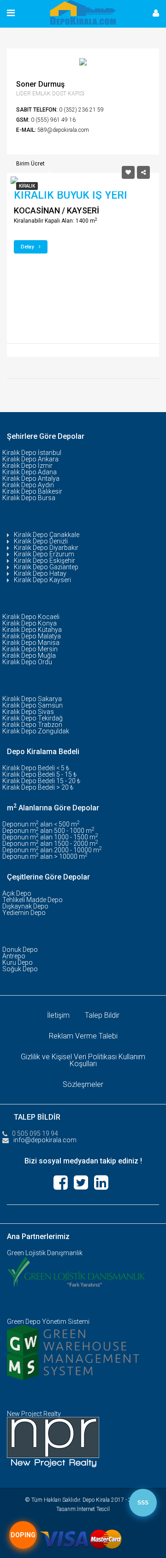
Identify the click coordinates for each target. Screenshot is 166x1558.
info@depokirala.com (45, 1140)
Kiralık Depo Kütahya (32, 629)
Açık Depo (16, 893)
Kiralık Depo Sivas (28, 711)
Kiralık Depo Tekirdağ (32, 718)
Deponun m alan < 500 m (41, 824)
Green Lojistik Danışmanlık (45, 1253)
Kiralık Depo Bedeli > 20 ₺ (37, 787)
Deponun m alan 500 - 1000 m (48, 830)
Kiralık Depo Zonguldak (35, 731)
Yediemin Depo (24, 912)
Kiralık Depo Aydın (28, 485)
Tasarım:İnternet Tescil (83, 1509)
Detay (28, 247)
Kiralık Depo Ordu (27, 662)
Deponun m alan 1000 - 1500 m (50, 837)
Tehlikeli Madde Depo (32, 899)
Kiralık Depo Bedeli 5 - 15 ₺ (39, 774)
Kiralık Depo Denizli (41, 541)
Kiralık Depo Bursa (28, 498)
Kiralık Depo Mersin (30, 649)
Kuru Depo (17, 962)
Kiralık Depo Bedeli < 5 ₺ (35, 768)
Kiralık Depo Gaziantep (46, 567)
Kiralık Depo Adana (29, 472)
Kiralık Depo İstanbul (31, 452)
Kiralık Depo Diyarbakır (46, 547)
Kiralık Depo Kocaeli (30, 616)
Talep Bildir (102, 1015)
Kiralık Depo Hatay (40, 573)
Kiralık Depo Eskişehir (44, 560)
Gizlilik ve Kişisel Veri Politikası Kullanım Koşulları (83, 1060)
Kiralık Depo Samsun (32, 705)
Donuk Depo (20, 949)
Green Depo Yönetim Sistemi (48, 1321)
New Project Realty (34, 1413)
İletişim (58, 1015)
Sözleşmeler (83, 1084)
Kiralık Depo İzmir (27, 465)
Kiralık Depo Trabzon (32, 724)
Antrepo (13, 956)
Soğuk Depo (20, 969)
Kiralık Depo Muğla (29, 655)
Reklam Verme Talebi (83, 1036)
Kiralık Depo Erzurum (44, 554)
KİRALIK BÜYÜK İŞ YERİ (70, 195)
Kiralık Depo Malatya (31, 636)
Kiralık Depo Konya (29, 623)
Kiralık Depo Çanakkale (46, 534)
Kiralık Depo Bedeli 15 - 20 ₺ (41, 781)
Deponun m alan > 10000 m (45, 856)
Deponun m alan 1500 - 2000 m (50, 843)
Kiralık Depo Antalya (30, 478)
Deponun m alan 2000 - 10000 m (52, 850)
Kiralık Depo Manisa (30, 642)
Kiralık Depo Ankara (30, 459)
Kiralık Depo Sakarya (32, 698)
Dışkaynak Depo (25, 906)
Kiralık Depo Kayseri (42, 580)
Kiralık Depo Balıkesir (32, 491)
